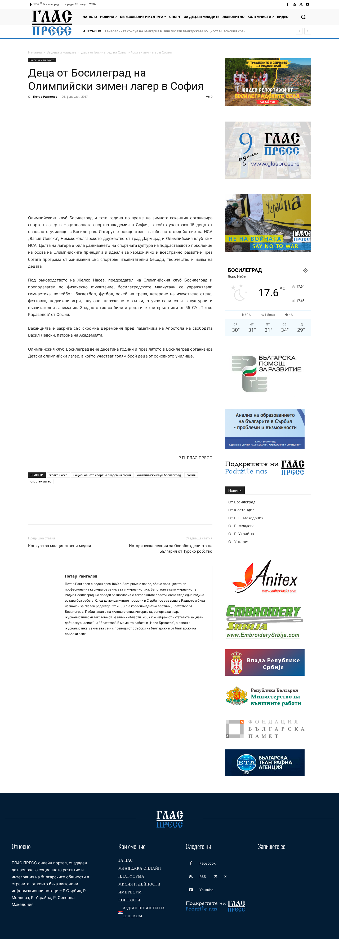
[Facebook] (287, 4)
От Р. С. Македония (246, 517)
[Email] (82, 108)
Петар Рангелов (45, 97)
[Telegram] (106, 108)
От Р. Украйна (241, 533)
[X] (301, 4)
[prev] (299, 31)
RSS (202, 876)
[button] (303, 17)
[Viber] (118, 108)
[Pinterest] (57, 108)
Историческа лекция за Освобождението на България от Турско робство (170, 548)
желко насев (58, 475)
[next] (307, 31)
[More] (131, 108)
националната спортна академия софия (102, 475)
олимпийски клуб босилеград (159, 475)
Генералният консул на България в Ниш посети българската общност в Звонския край (175, 31)
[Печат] (94, 108)
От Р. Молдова (241, 525)
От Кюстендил (241, 509)
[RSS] (294, 4)
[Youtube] (307, 4)
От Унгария (238, 541)
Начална (35, 52)
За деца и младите (61, 52)
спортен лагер (40, 481)
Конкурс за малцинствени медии (59, 545)
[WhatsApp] (70, 108)
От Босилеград (241, 501)
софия (191, 475)
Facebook (207, 863)
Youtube (206, 890)
